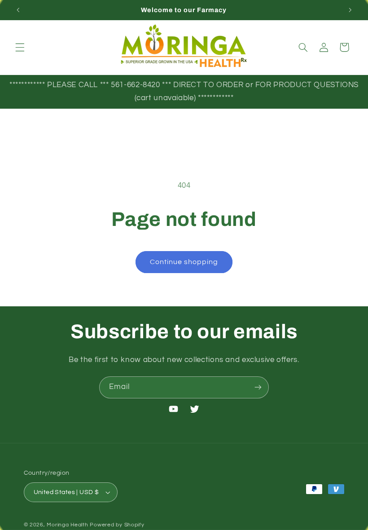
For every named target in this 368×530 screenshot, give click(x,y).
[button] (19, 47)
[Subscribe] (258, 387)
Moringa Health (67, 524)
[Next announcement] (350, 10)
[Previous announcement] (18, 10)
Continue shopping (184, 261)
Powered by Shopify (117, 524)
